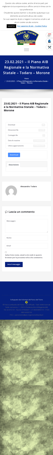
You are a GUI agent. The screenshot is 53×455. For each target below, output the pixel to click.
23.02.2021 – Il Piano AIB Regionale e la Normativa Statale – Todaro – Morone (27, 82)
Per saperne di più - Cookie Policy (32, 26)
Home (26, 78)
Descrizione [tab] (14, 165)
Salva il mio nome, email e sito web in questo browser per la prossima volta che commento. (24, 256)
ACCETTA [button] (11, 26)
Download (14, 155)
